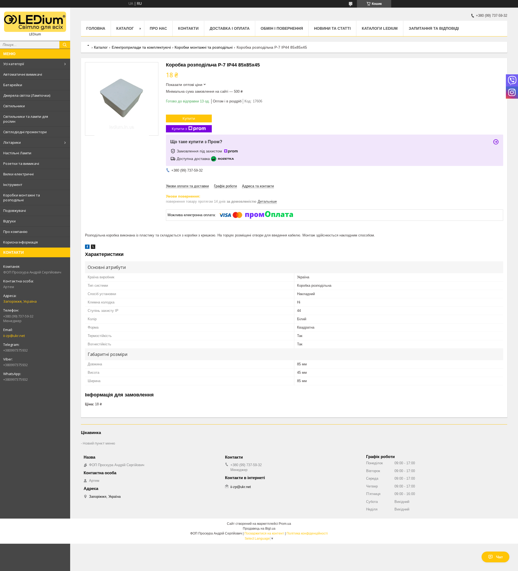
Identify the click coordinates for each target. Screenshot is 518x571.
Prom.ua (285, 524)
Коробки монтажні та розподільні (21, 197)
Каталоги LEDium (380, 28)
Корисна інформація (20, 242)
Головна (95, 28)
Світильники (14, 105)
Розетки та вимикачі (21, 163)
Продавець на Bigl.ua (259, 528)
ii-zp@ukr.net (14, 335)
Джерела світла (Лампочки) (26, 95)
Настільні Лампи (17, 153)
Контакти (188, 28)
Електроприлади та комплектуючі (141, 47)
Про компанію (15, 231)
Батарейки (12, 84)
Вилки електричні (18, 174)
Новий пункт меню (99, 443)
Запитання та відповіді (434, 28)
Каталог (125, 28)
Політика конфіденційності (307, 533)
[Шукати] (64, 45)
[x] (93, 248)
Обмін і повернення (282, 28)
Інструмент (12, 184)
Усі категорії (13, 63)
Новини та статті (332, 28)
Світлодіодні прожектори (25, 131)
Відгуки (9, 221)
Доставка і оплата (230, 28)
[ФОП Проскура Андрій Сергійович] (35, 22)
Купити (189, 118)
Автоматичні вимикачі (22, 74)
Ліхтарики (12, 142)
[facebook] (87, 248)
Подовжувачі (14, 210)
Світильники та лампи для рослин (25, 119)
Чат (499, 557)
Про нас (158, 28)
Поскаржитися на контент (264, 533)
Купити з (179, 128)
